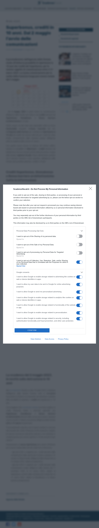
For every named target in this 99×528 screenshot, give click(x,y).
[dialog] (49, 264)
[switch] (79, 236)
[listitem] (49, 231)
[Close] (91, 189)
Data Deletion (36, 339)
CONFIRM (32, 330)
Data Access (49, 339)
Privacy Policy (63, 339)
